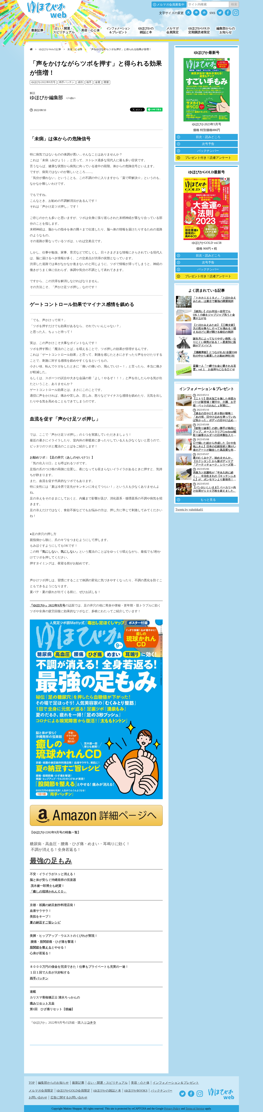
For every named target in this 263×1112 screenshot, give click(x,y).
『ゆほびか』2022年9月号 (47, 605)
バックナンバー (208, 150)
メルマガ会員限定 (41, 1090)
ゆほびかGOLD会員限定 (73, 1090)
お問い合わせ (38, 1097)
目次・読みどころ (208, 137)
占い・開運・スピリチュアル (108, 1082)
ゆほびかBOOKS (135, 1090)
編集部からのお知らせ (53, 1082)
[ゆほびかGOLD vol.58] (206, 239)
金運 (97, 82)
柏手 (88, 82)
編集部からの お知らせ (225, 30)
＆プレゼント (118, 30)
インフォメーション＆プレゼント (176, 1082)
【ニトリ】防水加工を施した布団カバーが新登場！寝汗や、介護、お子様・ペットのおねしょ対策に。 (214, 402)
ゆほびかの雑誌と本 (107, 1090)
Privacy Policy (172, 1108)
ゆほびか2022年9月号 (43, 82)
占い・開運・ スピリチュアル (64, 30)
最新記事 (37, 30)
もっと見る (208, 499)
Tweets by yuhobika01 (189, 509)
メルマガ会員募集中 (170, 4)
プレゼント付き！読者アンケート (208, 157)
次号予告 (208, 143)
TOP (32, 1082)
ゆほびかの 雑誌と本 (146, 30)
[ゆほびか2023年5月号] (206, 120)
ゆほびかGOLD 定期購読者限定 (199, 30)
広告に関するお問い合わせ (68, 1097)
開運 (106, 82)
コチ (90, 1022)
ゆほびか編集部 (46, 97)
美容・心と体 (90, 30)
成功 (80, 82)
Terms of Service (195, 1108)
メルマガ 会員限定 (172, 30)
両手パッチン (66, 82)
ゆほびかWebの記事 (50, 49)
